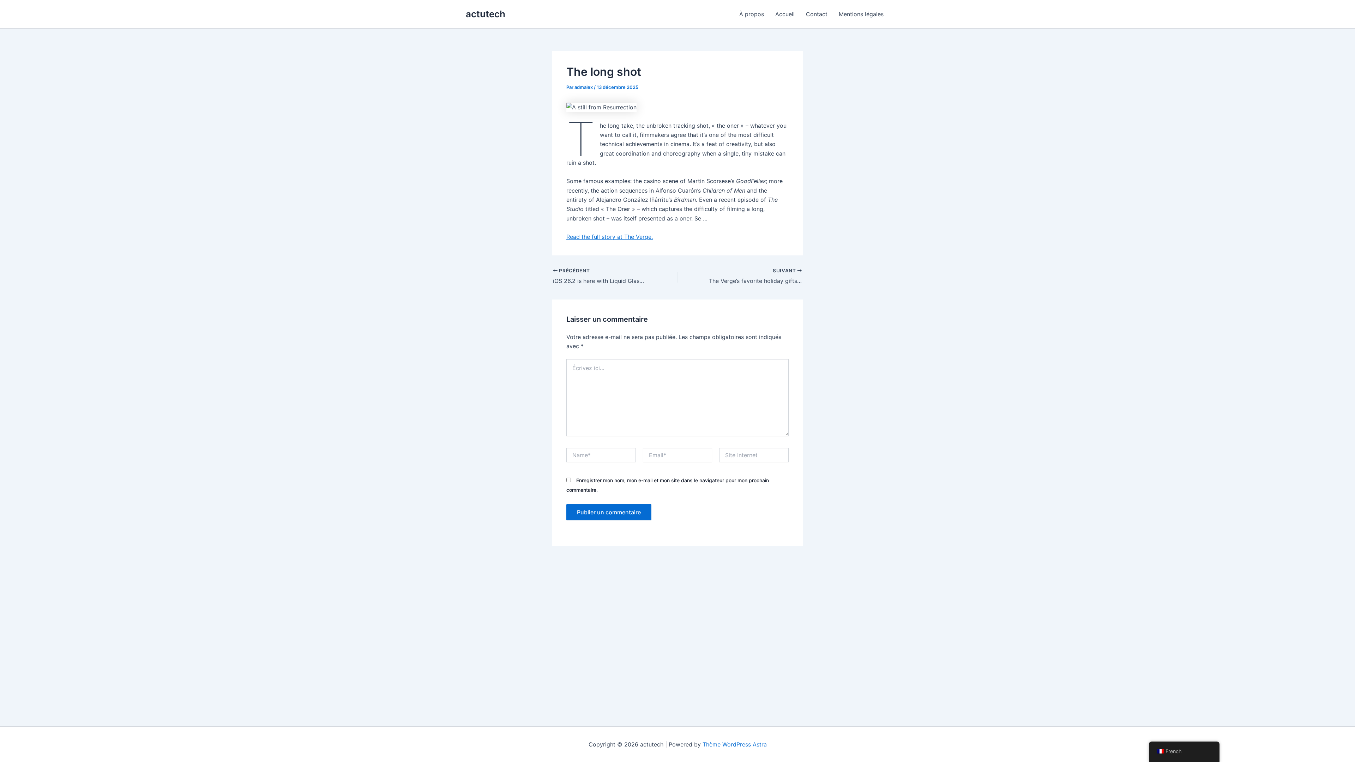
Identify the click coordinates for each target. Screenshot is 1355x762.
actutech (485, 13)
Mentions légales (861, 14)
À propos (751, 14)
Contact (816, 14)
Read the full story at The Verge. (609, 236)
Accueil (785, 14)
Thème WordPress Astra (735, 744)
